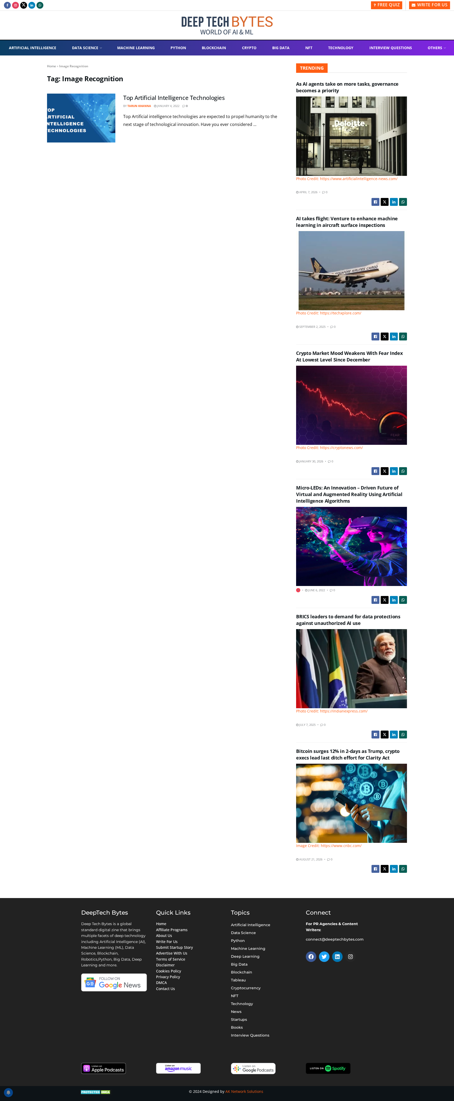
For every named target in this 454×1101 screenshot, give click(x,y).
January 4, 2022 (167, 106)
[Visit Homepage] (227, 25)
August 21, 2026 (310, 859)
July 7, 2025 (307, 725)
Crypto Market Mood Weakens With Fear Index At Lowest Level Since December (349, 356)
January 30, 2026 (310, 461)
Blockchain (214, 47)
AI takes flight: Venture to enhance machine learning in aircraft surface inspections (347, 221)
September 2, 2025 (312, 327)
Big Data (281, 47)
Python (178, 47)
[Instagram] (350, 956)
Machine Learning (136, 47)
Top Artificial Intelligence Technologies (174, 97)
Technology (340, 47)
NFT (308, 47)
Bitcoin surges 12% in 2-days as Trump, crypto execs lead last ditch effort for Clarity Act (348, 754)
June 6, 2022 (316, 590)
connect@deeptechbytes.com (335, 939)
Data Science (85, 47)
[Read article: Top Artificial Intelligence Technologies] (81, 118)
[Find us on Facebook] (7, 5)
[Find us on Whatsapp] (40, 5)
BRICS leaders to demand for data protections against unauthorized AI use (348, 619)
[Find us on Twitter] (23, 5)
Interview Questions (390, 47)
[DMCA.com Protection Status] (96, 1091)
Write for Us (432, 5)
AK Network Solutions (244, 1091)
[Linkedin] (337, 956)
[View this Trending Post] (298, 590)
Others (435, 47)
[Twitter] (324, 956)
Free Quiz (388, 5)
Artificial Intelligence (32, 47)
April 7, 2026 (307, 192)
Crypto (249, 47)
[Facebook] (311, 956)
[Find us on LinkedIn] (31, 5)
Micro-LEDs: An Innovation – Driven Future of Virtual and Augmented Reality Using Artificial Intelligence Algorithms (349, 494)
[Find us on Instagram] (15, 5)
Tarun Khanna (139, 106)
